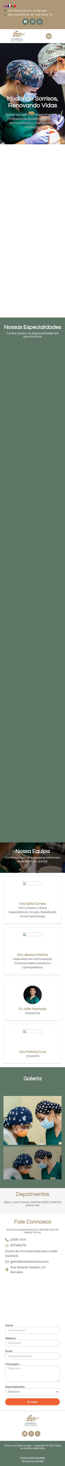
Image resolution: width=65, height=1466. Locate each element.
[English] (5, 6)
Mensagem (12, 1364)
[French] (10, 6)
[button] (49, 36)
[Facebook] (25, 21)
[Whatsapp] (40, 21)
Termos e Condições (32, 1461)
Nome (9, 1325)
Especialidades (15, 1386)
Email (8, 1351)
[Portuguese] (14, 6)
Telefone (10, 1338)
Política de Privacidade (32, 1458)
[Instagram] (32, 21)
